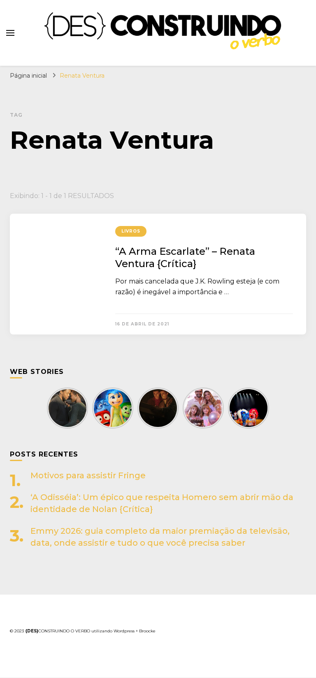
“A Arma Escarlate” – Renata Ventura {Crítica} (185, 257)
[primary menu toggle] (10, 33)
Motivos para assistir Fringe (88, 475)
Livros (130, 231)
